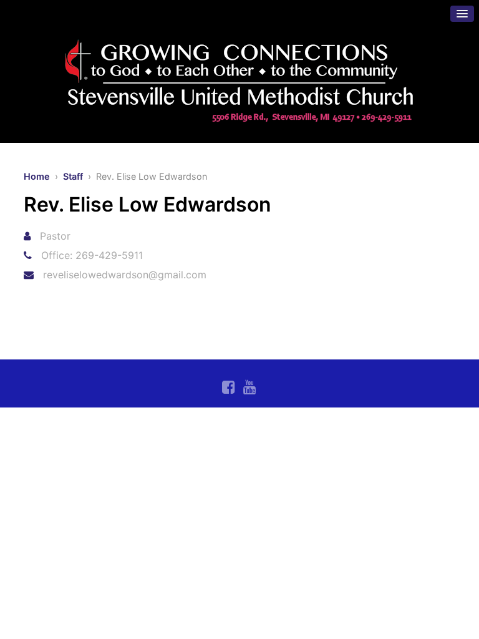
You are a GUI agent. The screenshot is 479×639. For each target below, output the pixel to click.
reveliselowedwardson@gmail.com (124, 274)
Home (37, 176)
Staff (73, 176)
